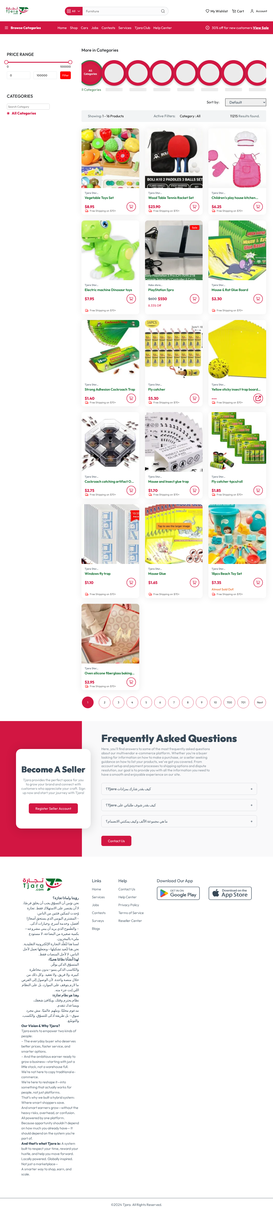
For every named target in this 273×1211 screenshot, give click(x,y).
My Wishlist (219, 11)
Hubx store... (155, 285)
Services (124, 28)
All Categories (24, 113)
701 (243, 702)
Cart (240, 11)
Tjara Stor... (91, 192)
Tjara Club (142, 28)
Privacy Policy (128, 905)
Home (62, 28)
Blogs (96, 928)
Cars (84, 28)
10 (215, 702)
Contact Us (116, 841)
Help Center (162, 28)
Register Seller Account (53, 808)
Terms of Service (131, 913)
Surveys (98, 920)
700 (229, 702)
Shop (74, 28)
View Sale (261, 28)
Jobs (94, 28)
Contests (108, 28)
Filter (65, 75)
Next (260, 702)
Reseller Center (130, 920)
